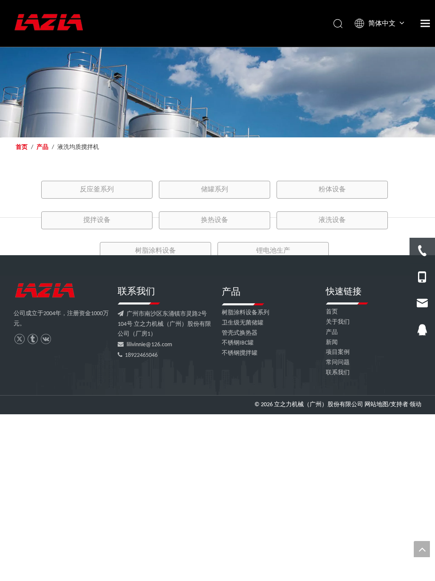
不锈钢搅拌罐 (239, 353)
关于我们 (338, 322)
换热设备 (214, 220)
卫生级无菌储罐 (242, 323)
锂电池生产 (273, 251)
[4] (45, 290)
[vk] (45, 339)
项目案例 (338, 352)
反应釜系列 (97, 189)
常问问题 (338, 362)
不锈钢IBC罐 (238, 343)
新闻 (332, 342)
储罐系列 (214, 189)
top (422, 549)
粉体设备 (332, 189)
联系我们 (338, 373)
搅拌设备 (96, 220)
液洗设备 (332, 220)
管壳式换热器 (239, 333)
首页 (332, 312)
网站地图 (376, 405)
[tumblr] (32, 339)
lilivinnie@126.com (149, 345)
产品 (332, 332)
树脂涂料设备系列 (245, 313)
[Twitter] (19, 339)
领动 (415, 405)
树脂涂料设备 (155, 251)
